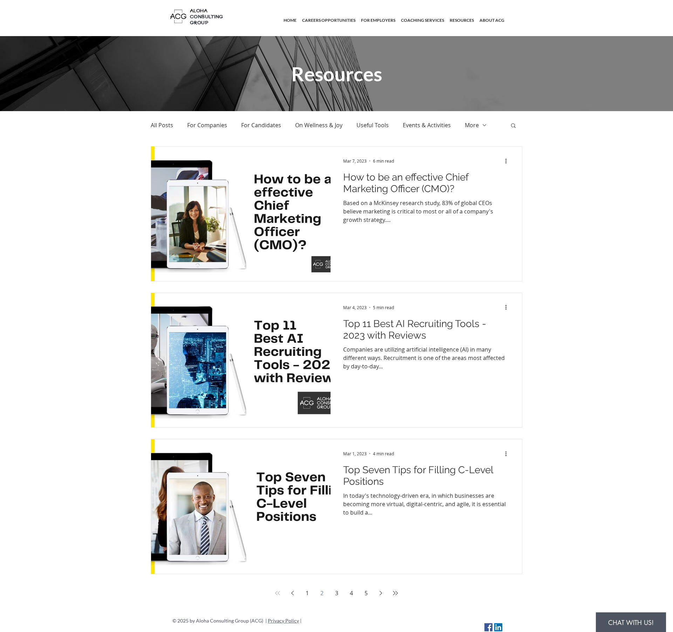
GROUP (199, 23)
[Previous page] (292, 593)
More (472, 125)
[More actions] (508, 161)
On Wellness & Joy (318, 125)
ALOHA (199, 11)
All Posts (162, 125)
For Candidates (261, 125)
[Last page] (395, 593)
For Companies (207, 125)
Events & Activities (427, 125)
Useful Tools (372, 125)
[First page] (277, 593)
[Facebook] (488, 627)
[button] (513, 126)
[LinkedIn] (498, 627)
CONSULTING (206, 17)
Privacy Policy (283, 621)
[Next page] (380, 593)
